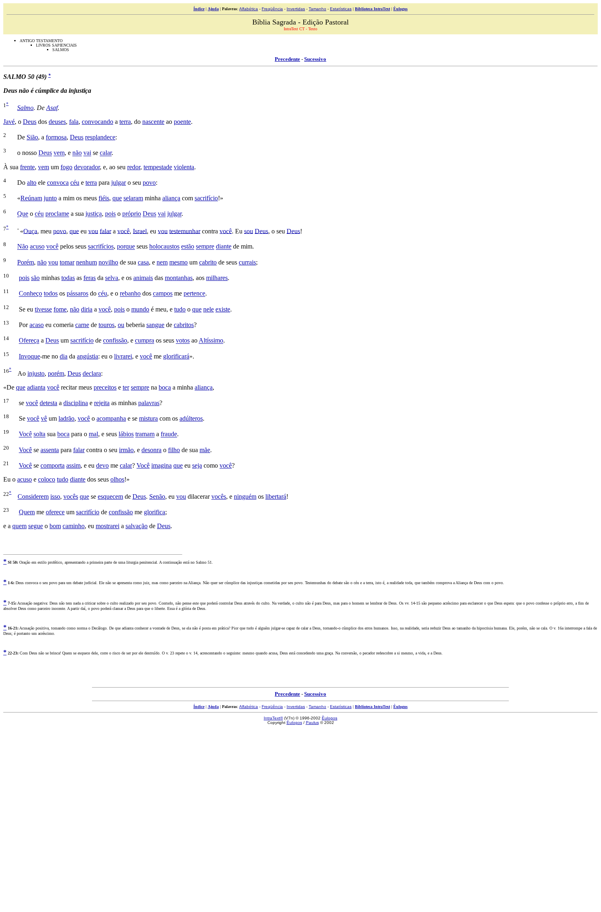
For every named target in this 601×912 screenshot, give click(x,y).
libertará (275, 496)
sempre (205, 246)
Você (25, 434)
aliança (171, 198)
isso (55, 496)
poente (182, 121)
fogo (66, 167)
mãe (205, 449)
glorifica (154, 512)
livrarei (123, 356)
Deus (29, 121)
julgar (118, 182)
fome (60, 309)
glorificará (176, 356)
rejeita (102, 402)
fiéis (104, 198)
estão (187, 246)
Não (22, 246)
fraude (169, 434)
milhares (217, 277)
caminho (74, 525)
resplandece (100, 137)
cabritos (184, 324)
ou (121, 324)
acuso (37, 246)
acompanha (111, 418)
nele (208, 309)
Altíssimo (211, 340)
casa (143, 262)
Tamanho (317, 9)
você (123, 230)
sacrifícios (101, 246)
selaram (133, 198)
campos (163, 293)
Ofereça (29, 340)
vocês (70, 496)
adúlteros (191, 418)
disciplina (75, 402)
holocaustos (164, 246)
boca (165, 387)
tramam (145, 434)
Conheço (30, 293)
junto (50, 198)
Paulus (312, 722)
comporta (52, 465)
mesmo (178, 262)
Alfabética (248, 9)
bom (55, 525)
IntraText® (273, 718)
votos (183, 340)
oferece (55, 512)
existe (222, 309)
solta (39, 434)
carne (82, 324)
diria (86, 309)
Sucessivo (315, 59)
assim (73, 465)
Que (22, 214)
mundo (140, 309)
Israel (140, 230)
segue (35, 525)
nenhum (86, 262)
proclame (57, 214)
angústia (87, 356)
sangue (155, 324)
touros (106, 324)
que (117, 198)
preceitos (105, 387)
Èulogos (400, 9)
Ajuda (213, 9)
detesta (48, 402)
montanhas (179, 277)
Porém (25, 262)
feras (89, 277)
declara (92, 373)
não (77, 153)
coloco (46, 479)
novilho (108, 262)
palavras (148, 402)
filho (174, 449)
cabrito (208, 262)
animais (143, 277)
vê (44, 418)
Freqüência (272, 9)
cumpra (144, 340)
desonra (151, 449)
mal (93, 434)
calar (106, 153)
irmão (126, 449)
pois (110, 214)
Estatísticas (341, 9)
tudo (180, 309)
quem (19, 525)
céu (74, 182)
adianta (36, 387)
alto (31, 182)
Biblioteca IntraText (372, 9)
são (35, 277)
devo (102, 465)
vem (59, 153)
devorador (87, 167)
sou (248, 230)
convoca (58, 182)
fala (73, 121)
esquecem (110, 496)
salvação (137, 525)
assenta (49, 449)
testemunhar (184, 230)
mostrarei (107, 525)
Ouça (30, 230)
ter (126, 387)
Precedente (287, 59)
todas (68, 277)
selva (111, 277)
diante (223, 246)
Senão (157, 496)
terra (125, 121)
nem (162, 262)
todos (51, 293)
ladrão (66, 418)
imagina (161, 465)
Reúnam (31, 198)
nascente (153, 121)
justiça (93, 214)
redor (133, 167)
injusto (36, 373)
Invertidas (296, 9)
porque (126, 246)
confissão (115, 340)
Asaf (52, 107)
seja (197, 465)
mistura (148, 418)
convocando (97, 121)
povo (149, 182)
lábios (126, 434)
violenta (184, 167)
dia (63, 356)
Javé (9, 121)
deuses (57, 121)
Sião (32, 137)
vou (93, 230)
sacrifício (206, 198)
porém (56, 373)
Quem (27, 512)
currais (247, 262)
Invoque (29, 356)
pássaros (77, 293)
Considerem (33, 496)
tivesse (43, 309)
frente (27, 167)
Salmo (25, 107)
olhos (117, 479)
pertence (194, 293)
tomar (67, 262)
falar (105, 230)
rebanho (130, 293)
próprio (131, 214)
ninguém (245, 496)
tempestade (158, 167)
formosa (56, 137)
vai (87, 153)
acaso (36, 324)
